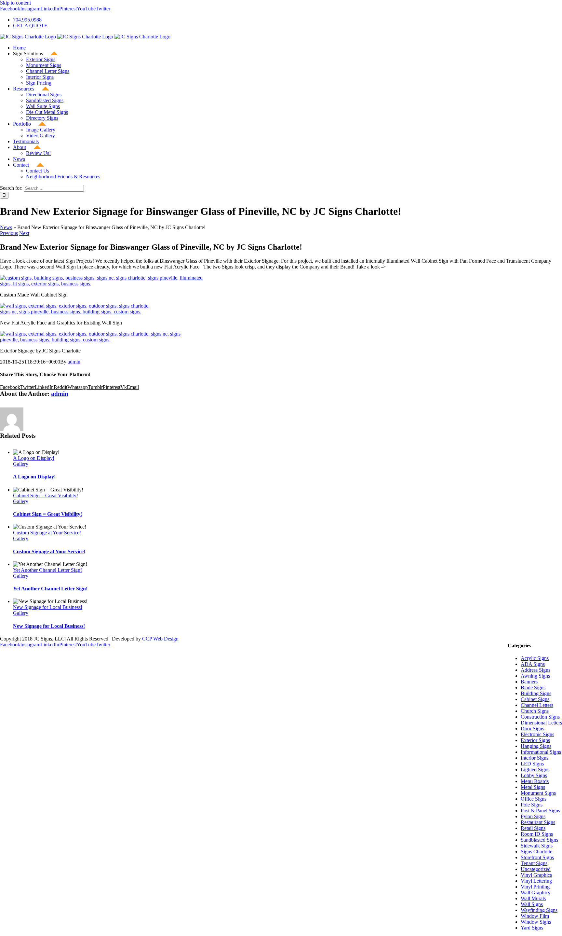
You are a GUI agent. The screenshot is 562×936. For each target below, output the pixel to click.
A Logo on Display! (33, 458)
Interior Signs (534, 758)
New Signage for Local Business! (47, 607)
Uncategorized (536, 869)
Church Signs (535, 711)
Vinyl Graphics (536, 875)
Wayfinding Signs (539, 910)
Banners (529, 681)
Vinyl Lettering (536, 881)
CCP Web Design (160, 638)
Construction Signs (540, 717)
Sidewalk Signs (537, 845)
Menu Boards (535, 781)
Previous (9, 233)
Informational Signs (541, 752)
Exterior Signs (535, 740)
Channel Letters (537, 705)
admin (74, 362)
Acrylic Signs (535, 658)
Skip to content (15, 3)
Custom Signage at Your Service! (47, 532)
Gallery (20, 464)
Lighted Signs (535, 769)
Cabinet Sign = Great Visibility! (45, 495)
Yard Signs (532, 927)
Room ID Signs (537, 834)
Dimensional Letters (541, 722)
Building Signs (536, 693)
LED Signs (532, 763)
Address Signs (535, 670)
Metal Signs (533, 787)
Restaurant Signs (538, 822)
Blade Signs (533, 687)
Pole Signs (531, 804)
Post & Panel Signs (540, 810)
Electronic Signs (537, 734)
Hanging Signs (536, 746)
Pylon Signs (533, 816)
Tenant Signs (534, 863)
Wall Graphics (535, 892)
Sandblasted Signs (539, 840)
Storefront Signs (537, 857)
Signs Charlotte (536, 851)
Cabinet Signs (535, 699)
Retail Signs (533, 828)
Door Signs (532, 728)
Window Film (535, 916)
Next (24, 233)
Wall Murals (533, 898)
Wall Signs (532, 904)
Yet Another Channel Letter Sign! (47, 570)
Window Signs (536, 922)
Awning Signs (535, 676)
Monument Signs (538, 793)
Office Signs (533, 799)
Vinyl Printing (535, 886)
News (6, 227)
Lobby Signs (534, 775)
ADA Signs (533, 664)
